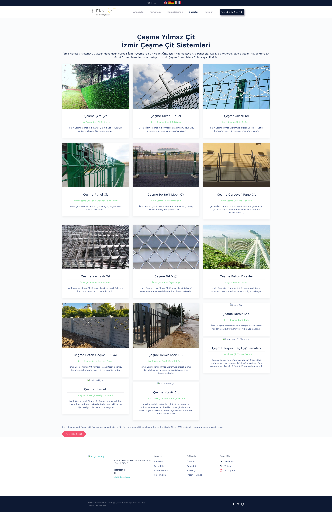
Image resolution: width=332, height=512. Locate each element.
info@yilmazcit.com (122, 477)
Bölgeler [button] (193, 12)
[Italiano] (176, 3)
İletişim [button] (209, 12)
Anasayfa (138, 12)
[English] (166, 3)
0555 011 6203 (75, 434)
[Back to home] (102, 11)
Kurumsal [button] (155, 12)
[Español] (169, 3)
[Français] (179, 3)
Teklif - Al (151, 3)
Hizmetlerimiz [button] (175, 12)
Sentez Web (101, 505)
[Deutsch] (172, 3)
